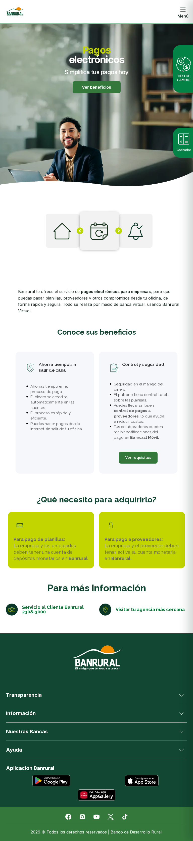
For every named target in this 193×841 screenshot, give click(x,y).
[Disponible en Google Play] (51, 780)
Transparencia (24, 695)
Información (21, 713)
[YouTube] (96, 817)
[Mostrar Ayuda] (181, 749)
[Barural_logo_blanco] (96, 657)
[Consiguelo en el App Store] (142, 780)
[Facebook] (68, 817)
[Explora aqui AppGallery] (96, 795)
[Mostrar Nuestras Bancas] (181, 731)
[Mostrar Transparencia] (181, 694)
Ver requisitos (138, 457)
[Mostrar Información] (181, 713)
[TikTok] (125, 817)
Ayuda (14, 750)
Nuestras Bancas (27, 732)
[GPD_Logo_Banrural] (14, 11)
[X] (111, 817)
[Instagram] (82, 817)
